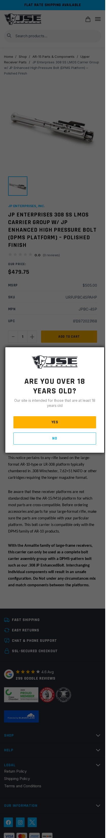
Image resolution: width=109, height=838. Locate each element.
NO (54, 438)
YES (54, 422)
